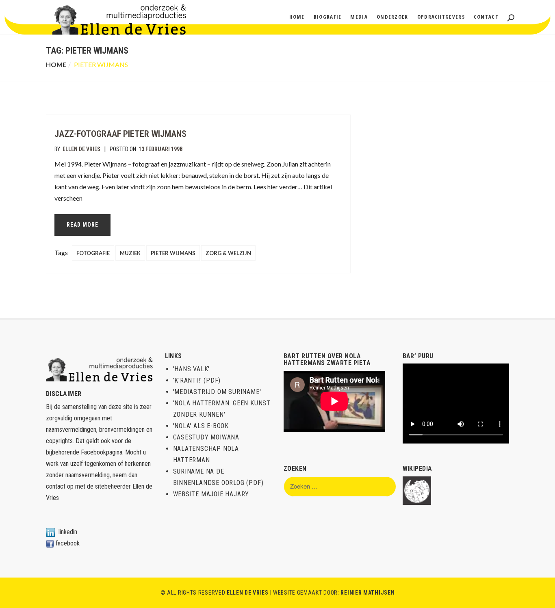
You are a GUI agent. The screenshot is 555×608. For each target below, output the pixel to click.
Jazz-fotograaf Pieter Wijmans (120, 134)
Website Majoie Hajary (211, 494)
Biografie (328, 16)
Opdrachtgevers (441, 16)
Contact (486, 16)
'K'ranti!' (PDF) (197, 380)
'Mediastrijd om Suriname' (217, 392)
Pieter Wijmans (173, 253)
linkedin (68, 532)
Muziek (130, 253)
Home (297, 16)
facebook (68, 543)
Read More (82, 224)
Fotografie (93, 253)
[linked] (50, 532)
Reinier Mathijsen (367, 592)
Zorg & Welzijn (228, 253)
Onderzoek (392, 16)
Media (359, 16)
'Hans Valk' (191, 369)
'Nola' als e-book (201, 426)
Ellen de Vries (81, 149)
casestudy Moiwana (206, 437)
